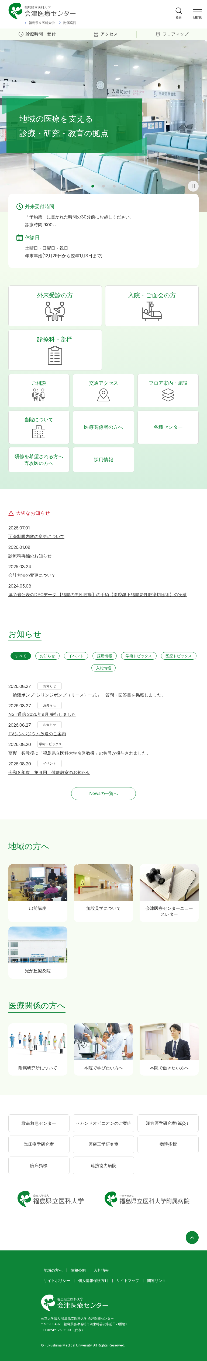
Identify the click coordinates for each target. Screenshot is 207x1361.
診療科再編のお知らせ (29, 555)
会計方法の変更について (32, 575)
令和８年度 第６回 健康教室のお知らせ (49, 772)
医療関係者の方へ (103, 427)
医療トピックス (178, 655)
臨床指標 (38, 1165)
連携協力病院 (103, 1165)
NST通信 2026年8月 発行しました (42, 714)
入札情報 (103, 668)
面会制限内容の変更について (36, 536)
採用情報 (103, 459)
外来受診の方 (55, 295)
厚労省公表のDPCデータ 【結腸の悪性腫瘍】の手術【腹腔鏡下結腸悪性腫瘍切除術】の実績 (97, 594)
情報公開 (78, 1270)
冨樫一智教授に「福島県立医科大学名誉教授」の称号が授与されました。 (79, 753)
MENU (197, 17)
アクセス (109, 34)
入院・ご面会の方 (152, 295)
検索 (179, 17)
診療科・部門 (55, 339)
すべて (20, 655)
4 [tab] (114, 186)
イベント (76, 655)
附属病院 (69, 23)
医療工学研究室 (103, 1144)
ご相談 (39, 383)
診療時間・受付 (41, 34)
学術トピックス (139, 655)
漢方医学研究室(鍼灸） (168, 1123)
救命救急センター (39, 1123)
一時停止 (193, 186)
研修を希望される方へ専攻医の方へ (39, 460)
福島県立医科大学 (42, 23)
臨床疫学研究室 (39, 1144)
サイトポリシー (57, 1280)
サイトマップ (127, 1280)
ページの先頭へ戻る (192, 1237)
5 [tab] (125, 186)
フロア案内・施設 (168, 383)
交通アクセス (103, 383)
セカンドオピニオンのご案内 (103, 1123)
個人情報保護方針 (93, 1280)
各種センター (168, 427)
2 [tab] (92, 186)
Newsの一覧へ (103, 793)
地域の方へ (53, 1270)
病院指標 (168, 1144)
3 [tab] (103, 186)
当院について (38, 419)
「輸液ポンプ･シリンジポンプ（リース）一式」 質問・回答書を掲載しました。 (87, 695)
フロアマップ (175, 34)
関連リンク (156, 1280)
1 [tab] (82, 186)
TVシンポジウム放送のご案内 (37, 733)
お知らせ (47, 655)
